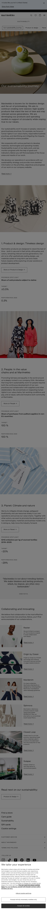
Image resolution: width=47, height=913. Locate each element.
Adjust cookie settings (23, 893)
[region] (23, 887)
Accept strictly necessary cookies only (23, 899)
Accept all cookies (23, 906)
